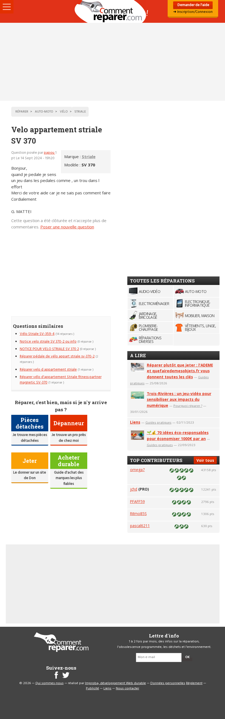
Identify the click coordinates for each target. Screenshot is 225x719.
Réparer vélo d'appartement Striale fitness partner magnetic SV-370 (61, 379)
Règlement (194, 683)
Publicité (92, 688)
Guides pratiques (158, 422)
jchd (133, 489)
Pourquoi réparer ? (187, 406)
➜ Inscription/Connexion (193, 12)
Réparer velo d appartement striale (48, 370)
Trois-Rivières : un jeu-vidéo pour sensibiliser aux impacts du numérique (179, 399)
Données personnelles (167, 683)
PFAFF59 (137, 501)
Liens (135, 422)
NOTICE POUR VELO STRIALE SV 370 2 (49, 349)
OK (187, 657)
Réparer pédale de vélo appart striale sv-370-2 (57, 356)
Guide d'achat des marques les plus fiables (68, 478)
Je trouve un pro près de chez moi (69, 437)
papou (49, 153)
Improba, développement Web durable (115, 683)
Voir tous (205, 460)
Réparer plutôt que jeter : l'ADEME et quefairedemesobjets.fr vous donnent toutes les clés (180, 371)
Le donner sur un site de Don (29, 475)
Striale (88, 156)
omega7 (137, 469)
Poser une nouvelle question (67, 227)
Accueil (112, 11)
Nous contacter (127, 688)
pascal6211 (140, 525)
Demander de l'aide (193, 5)
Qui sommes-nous (49, 683)
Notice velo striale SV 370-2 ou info (48, 342)
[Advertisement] (112, 61)
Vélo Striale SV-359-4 (37, 334)
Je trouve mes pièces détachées (30, 437)
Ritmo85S (138, 513)
